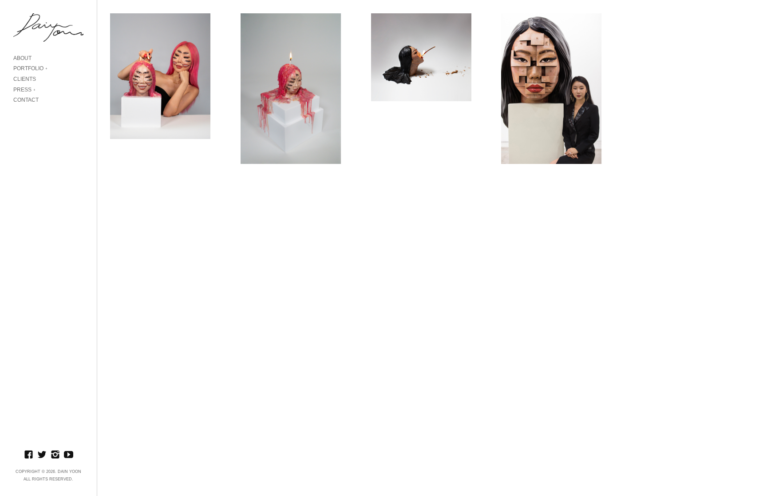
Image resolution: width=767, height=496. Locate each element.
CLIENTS (24, 79)
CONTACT (26, 100)
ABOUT (22, 58)
